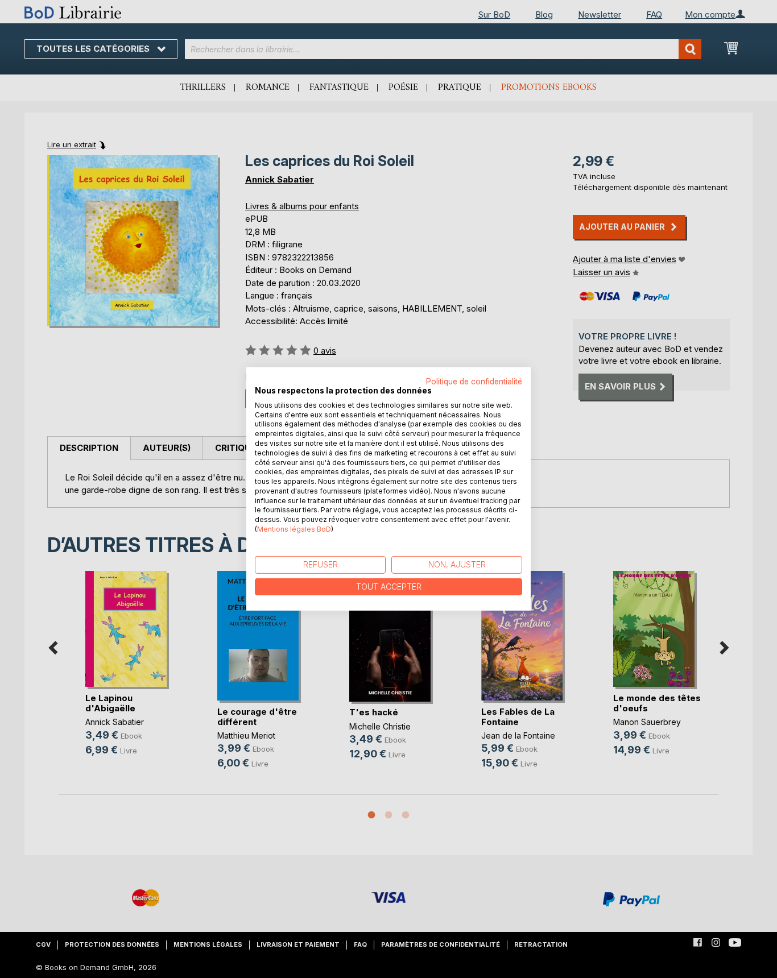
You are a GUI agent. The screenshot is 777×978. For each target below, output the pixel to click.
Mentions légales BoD (294, 529)
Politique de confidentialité (474, 381)
